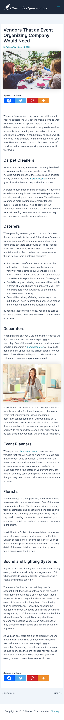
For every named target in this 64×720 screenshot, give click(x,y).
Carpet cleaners (38, 178)
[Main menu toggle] (58, 7)
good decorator (35, 347)
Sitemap (55, 711)
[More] (43, 100)
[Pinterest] (32, 100)
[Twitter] (20, 100)
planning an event (28, 451)
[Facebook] (9, 100)
